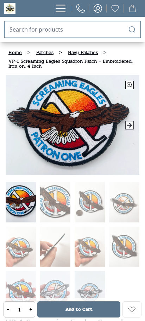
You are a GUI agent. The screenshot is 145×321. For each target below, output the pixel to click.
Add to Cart (79, 309)
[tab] (21, 202)
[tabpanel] (72, 125)
